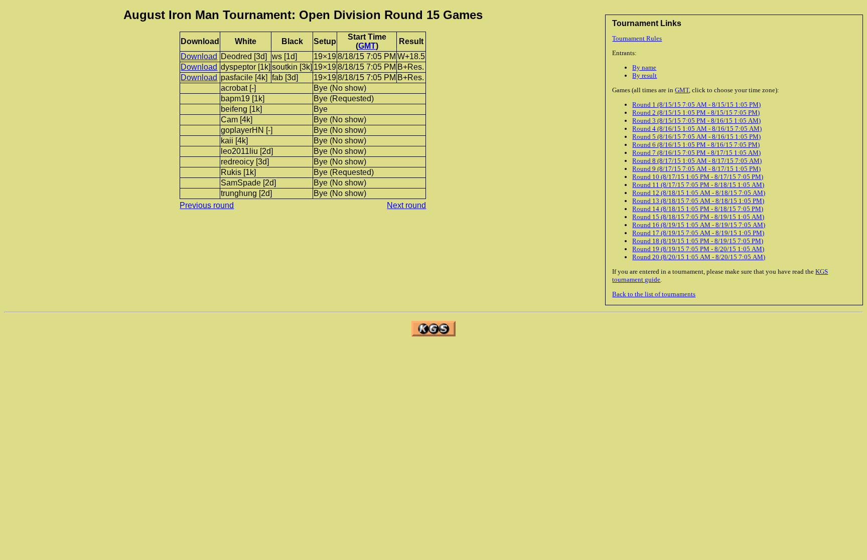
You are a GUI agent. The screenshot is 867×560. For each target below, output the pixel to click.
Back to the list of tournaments (653, 294)
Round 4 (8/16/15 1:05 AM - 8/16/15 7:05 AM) (697, 128)
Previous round (207, 205)
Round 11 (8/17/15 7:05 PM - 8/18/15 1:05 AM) (698, 185)
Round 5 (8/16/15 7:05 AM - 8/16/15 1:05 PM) (696, 136)
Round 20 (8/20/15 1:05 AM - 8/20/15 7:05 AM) (698, 257)
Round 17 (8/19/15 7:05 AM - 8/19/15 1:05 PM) (698, 233)
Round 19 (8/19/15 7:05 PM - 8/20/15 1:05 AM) (698, 249)
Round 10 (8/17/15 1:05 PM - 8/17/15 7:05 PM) (697, 176)
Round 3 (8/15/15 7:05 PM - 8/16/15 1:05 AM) (696, 120)
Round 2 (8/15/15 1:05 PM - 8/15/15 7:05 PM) (696, 112)
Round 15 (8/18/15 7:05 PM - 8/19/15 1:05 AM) (698, 217)
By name (644, 67)
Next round (406, 205)
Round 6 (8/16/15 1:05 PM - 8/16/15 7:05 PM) (696, 144)
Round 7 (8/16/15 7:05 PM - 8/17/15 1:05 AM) (696, 152)
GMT (682, 90)
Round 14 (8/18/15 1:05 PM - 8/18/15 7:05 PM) (697, 209)
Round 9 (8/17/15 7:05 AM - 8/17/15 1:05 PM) (696, 168)
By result (644, 75)
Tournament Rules (637, 38)
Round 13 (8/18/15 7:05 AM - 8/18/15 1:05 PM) (698, 201)
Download (199, 56)
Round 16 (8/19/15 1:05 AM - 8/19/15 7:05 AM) (698, 225)
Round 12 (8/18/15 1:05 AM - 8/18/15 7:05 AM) (698, 193)
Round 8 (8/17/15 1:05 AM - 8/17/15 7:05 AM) (697, 160)
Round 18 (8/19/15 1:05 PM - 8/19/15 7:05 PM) (697, 241)
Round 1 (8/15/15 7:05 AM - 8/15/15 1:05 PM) (696, 104)
